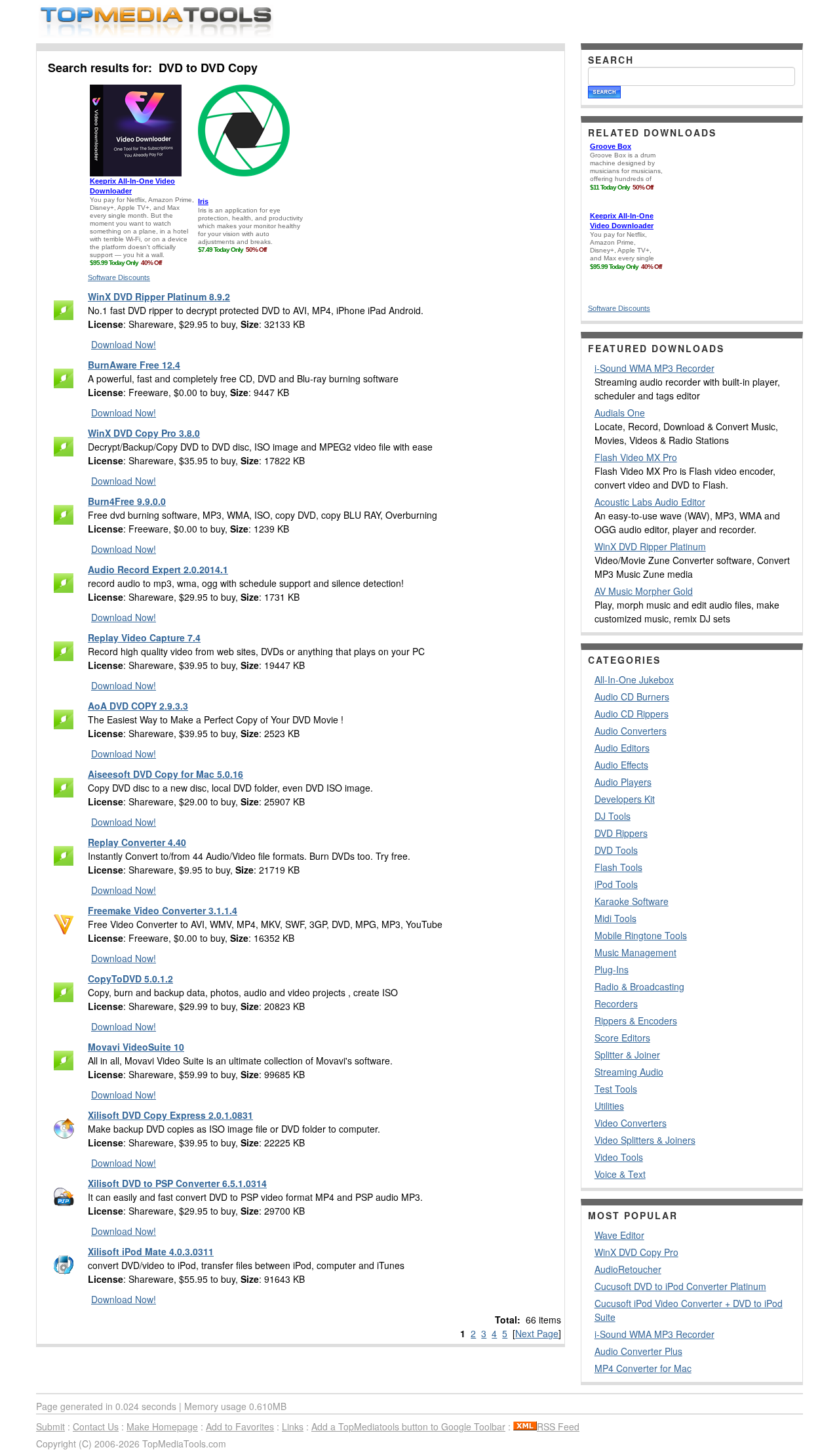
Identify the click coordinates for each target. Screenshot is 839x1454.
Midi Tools (615, 918)
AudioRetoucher (628, 1269)
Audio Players (623, 781)
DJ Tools (613, 815)
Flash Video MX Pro (636, 457)
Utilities (609, 1105)
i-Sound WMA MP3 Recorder (654, 367)
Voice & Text (620, 1174)
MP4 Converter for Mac (643, 1368)
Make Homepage (162, 1426)
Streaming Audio (629, 1071)
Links (292, 1426)
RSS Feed (558, 1426)
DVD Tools (616, 850)
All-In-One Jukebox (634, 679)
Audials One (620, 412)
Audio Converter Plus (638, 1351)
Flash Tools (618, 867)
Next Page (536, 1333)
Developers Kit (625, 798)
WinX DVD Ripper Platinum (650, 546)
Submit (50, 1426)
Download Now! (123, 344)
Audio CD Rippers (632, 713)
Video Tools (619, 1156)
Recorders (616, 1003)
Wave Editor (619, 1235)
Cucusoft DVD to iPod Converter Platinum (680, 1286)
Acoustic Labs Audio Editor (650, 501)
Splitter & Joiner (627, 1054)
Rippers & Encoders (636, 1020)
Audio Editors (622, 747)
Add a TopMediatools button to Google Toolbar (408, 1426)
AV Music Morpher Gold (644, 590)
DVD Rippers (621, 832)
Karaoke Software (632, 901)
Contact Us (96, 1426)
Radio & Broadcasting (639, 986)
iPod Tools (616, 884)
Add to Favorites (240, 1426)
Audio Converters (631, 730)
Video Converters (631, 1122)
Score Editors (622, 1037)
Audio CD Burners (632, 696)
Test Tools (616, 1088)
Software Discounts (119, 277)
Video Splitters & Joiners (645, 1139)
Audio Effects (621, 764)
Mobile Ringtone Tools (641, 935)
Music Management (635, 952)
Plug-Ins (612, 969)
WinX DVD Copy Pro (636, 1252)
